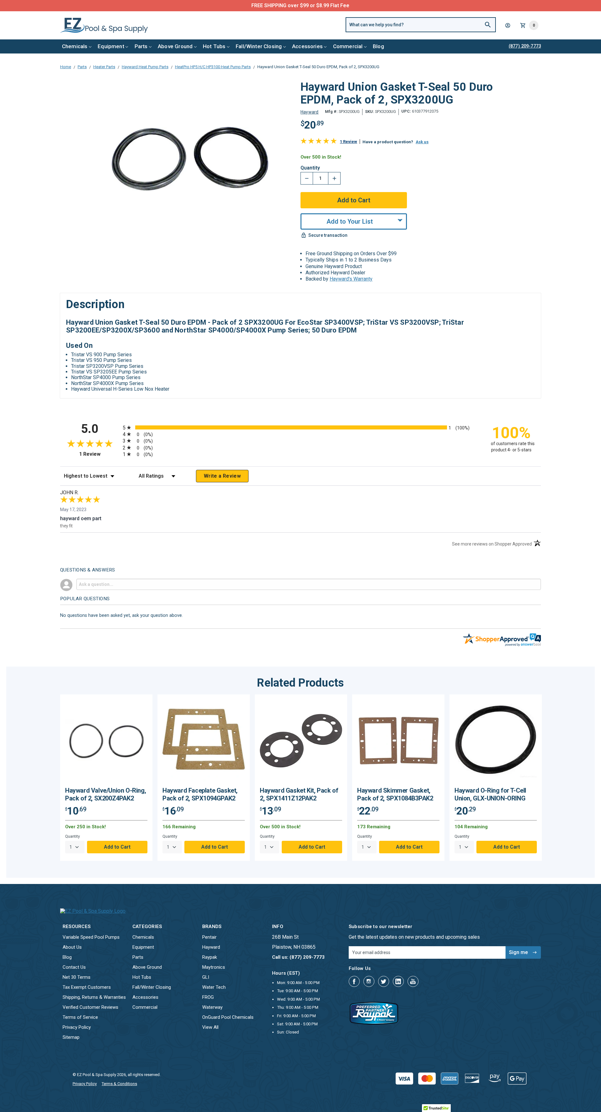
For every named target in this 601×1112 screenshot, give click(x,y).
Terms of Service (80, 1017)
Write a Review (222, 476)
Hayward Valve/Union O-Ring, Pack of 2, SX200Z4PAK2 (105, 794)
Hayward (211, 947)
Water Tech (214, 987)
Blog (378, 46)
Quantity (310, 168)
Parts (141, 46)
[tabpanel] (106, 777)
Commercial (348, 46)
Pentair (209, 937)
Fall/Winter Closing (259, 46)
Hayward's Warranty (351, 279)
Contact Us (74, 967)
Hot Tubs (214, 46)
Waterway (212, 1007)
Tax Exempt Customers (87, 987)
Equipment (111, 46)
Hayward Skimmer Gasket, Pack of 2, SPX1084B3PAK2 (395, 794)
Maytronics (213, 967)
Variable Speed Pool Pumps (91, 937)
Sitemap (71, 1037)
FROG (208, 997)
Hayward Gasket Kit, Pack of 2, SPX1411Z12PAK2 (299, 794)
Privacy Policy (77, 1027)
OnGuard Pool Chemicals (228, 1017)
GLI (205, 977)
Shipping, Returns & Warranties (94, 997)
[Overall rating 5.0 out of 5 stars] (318, 142)
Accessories (307, 46)
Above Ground (175, 46)
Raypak (209, 957)
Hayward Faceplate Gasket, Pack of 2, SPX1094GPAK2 (200, 794)
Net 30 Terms (76, 977)
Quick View (106, 743)
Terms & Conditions (119, 1083)
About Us (72, 947)
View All (210, 1027)
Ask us (422, 142)
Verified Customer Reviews (90, 1007)
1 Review (348, 141)
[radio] (300, 427)
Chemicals (75, 46)
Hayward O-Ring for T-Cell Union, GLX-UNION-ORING (490, 794)
